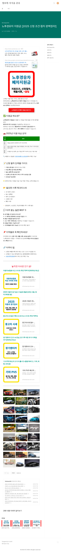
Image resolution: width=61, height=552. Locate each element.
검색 (54, 3)
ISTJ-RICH (27, 549)
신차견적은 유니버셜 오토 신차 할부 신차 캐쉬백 (16, 51)
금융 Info (49, 55)
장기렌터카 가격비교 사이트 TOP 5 (13, 495)
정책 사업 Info (50, 57)
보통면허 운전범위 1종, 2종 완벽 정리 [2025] (16, 493)
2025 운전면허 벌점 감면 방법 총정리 (14, 484)
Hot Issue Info (8, 481)
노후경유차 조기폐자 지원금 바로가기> (21, 110)
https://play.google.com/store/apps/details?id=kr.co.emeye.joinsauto (19, 60)
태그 (9, 8)
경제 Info (49, 52)
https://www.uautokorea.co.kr (12, 48)
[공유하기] (8, 473)
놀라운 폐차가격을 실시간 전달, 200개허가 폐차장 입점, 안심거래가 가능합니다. (16, 65)
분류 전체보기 (50, 44)
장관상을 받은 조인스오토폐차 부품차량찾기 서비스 (16, 63)
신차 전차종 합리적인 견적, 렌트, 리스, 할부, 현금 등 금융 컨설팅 (16, 54)
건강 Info (49, 50)
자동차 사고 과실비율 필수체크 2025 (14, 486)
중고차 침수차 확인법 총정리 (12, 488)
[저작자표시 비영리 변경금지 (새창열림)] (19, 473)
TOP (58, 542)
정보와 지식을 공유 (11, 3)
